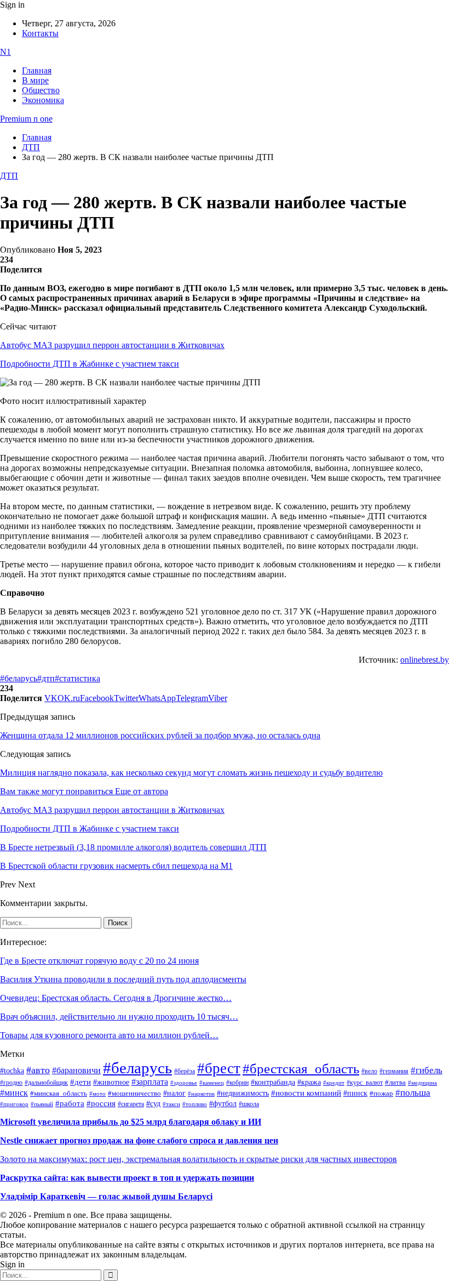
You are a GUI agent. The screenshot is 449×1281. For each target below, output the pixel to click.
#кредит (333, 1082)
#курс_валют (365, 1082)
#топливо (194, 1104)
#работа (69, 1103)
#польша (412, 1092)
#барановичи (76, 1070)
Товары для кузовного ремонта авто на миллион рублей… (109, 1035)
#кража (309, 1082)
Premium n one (26, 118)
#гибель (426, 1070)
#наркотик (201, 1094)
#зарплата (149, 1081)
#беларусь (18, 678)
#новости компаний (306, 1093)
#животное (111, 1082)
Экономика (43, 100)
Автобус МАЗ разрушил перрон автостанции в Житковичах (112, 345)
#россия (101, 1103)
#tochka (12, 1070)
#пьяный (42, 1104)
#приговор (14, 1104)
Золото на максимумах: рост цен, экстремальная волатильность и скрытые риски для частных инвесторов (198, 1159)
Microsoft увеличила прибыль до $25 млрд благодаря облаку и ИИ (130, 1121)
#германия (393, 1071)
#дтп (46, 678)
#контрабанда (273, 1082)
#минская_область (58, 1093)
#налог (174, 1093)
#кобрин (237, 1082)
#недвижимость (243, 1093)
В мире (35, 80)
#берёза (184, 1071)
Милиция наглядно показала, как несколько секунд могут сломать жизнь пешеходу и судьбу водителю (191, 772)
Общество (41, 90)
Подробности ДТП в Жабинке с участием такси (89, 363)
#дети (80, 1081)
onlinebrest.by (424, 659)
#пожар (381, 1093)
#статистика (77, 678)
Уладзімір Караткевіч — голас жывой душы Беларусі (106, 1196)
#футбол (223, 1103)
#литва (395, 1082)
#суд (153, 1104)
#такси (171, 1104)
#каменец (211, 1082)
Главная (36, 70)
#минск (14, 1092)
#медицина (422, 1082)
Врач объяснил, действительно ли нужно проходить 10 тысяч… (119, 1016)
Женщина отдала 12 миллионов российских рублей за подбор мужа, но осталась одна (160, 735)
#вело (369, 1071)
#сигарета (131, 1104)
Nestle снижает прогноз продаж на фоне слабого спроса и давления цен (139, 1140)
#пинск (355, 1093)
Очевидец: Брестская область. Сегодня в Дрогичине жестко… (116, 998)
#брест (218, 1068)
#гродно (11, 1082)
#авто (38, 1069)
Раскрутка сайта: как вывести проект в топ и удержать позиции (127, 1177)
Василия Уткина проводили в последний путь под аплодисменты (123, 979)
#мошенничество (134, 1093)
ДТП (9, 175)
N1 (5, 51)
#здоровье (183, 1082)
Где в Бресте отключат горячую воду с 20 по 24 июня (99, 960)
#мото (97, 1093)
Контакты (40, 33)
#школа (249, 1104)
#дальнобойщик (46, 1082)
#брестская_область (301, 1068)
